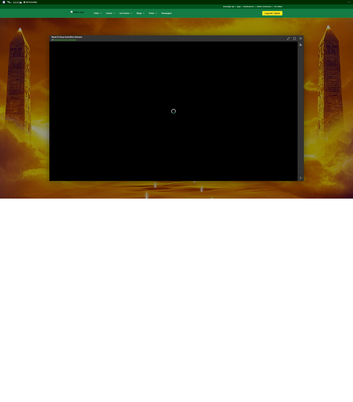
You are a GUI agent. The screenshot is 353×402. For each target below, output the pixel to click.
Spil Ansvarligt (31, 2)
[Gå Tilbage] (301, 38)
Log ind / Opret (272, 13)
